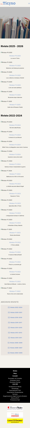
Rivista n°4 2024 (15, 145)
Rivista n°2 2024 (15, 164)
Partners (15, 394)
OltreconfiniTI (15, 398)
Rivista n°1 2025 (15, 104)
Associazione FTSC (15, 390)
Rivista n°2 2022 (15, 281)
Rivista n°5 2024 (15, 135)
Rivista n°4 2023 (15, 203)
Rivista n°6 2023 (15, 184)
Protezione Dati (15, 400)
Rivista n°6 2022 (15, 242)
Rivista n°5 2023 (15, 193)
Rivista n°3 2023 (15, 213)
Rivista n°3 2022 (15, 272)
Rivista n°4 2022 (15, 262)
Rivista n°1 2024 (15, 174)
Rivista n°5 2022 (15, 252)
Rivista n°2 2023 (15, 223)
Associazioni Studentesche (15, 392)
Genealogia (15, 388)
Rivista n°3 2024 (15, 154)
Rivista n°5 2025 (15, 65)
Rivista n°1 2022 (15, 291)
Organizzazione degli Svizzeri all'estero (15, 396)
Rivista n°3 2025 (15, 85)
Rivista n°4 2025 (15, 75)
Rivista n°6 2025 (15, 56)
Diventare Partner (15, 382)
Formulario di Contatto (15, 378)
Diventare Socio (15, 380)
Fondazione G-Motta (15, 386)
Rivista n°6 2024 (15, 125)
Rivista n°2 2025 (15, 95)
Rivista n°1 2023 (15, 232)
